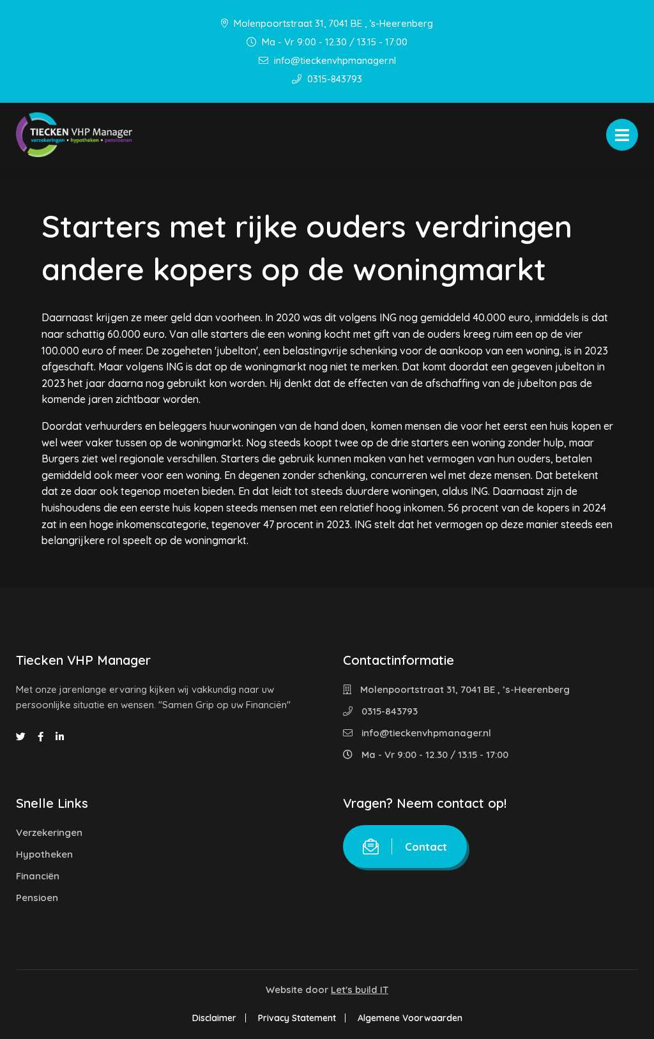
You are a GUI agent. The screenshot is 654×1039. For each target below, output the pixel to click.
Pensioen (37, 897)
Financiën (37, 876)
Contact (426, 846)
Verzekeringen (49, 832)
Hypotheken (44, 854)
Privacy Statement (297, 1018)
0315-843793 (333, 79)
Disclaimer (214, 1018)
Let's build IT (359, 989)
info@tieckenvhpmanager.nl (333, 60)
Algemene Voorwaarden (410, 1018)
